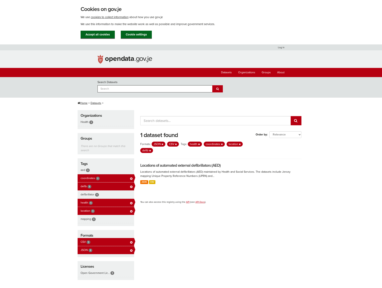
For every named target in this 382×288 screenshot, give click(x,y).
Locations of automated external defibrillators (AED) (180, 165)
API (188, 202)
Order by (261, 134)
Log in (281, 47)
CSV (152, 182)
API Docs (200, 202)
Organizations (246, 72)
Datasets (226, 72)
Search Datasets (107, 82)
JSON (144, 182)
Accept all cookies (98, 34)
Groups (266, 72)
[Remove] (162, 144)
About (281, 72)
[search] (296, 120)
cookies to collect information (110, 17)
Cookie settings (136, 34)
